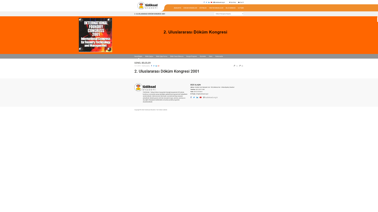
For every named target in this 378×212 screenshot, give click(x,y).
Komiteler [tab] (203, 56)
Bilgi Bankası (231, 8)
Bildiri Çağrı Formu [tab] (161, 56)
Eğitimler (203, 8)
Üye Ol (242, 2)
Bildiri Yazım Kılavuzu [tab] (176, 56)
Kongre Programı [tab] (191, 56)
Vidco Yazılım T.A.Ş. (240, 110)
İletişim (241, 8)
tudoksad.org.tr (220, 2)
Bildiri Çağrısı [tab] (149, 56)
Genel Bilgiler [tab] (138, 56)
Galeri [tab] (210, 56)
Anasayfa (177, 8)
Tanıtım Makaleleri (216, 8)
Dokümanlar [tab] (219, 56)
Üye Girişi (233, 2)
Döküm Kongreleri (190, 8)
